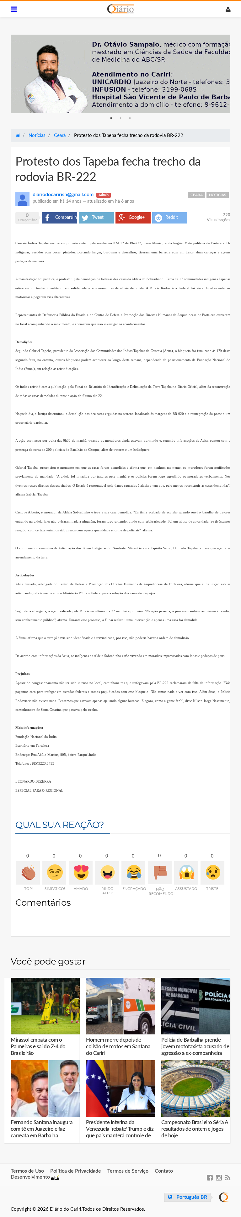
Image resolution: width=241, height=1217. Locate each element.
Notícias (217, 195)
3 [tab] (130, 118)
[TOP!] (28, 873)
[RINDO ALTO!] (107, 873)
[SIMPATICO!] (54, 873)
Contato (164, 1171)
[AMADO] (81, 873)
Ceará (196, 195)
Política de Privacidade (75, 1171)
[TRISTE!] (212, 873)
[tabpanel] (120, 74)
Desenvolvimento (31, 1177)
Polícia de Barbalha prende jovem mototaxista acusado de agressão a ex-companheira (195, 1046)
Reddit (171, 217)
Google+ (137, 217)
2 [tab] (120, 118)
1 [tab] (111, 118)
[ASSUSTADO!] (186, 873)
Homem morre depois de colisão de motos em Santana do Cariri (118, 1046)
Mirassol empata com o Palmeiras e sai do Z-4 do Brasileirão (38, 1046)
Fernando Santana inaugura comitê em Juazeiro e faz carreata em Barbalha (42, 1129)
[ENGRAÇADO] (133, 873)
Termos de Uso (27, 1171)
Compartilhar (66, 217)
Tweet (98, 217)
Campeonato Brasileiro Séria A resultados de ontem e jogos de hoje (194, 1129)
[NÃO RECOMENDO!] (160, 872)
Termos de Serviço (127, 1171)
